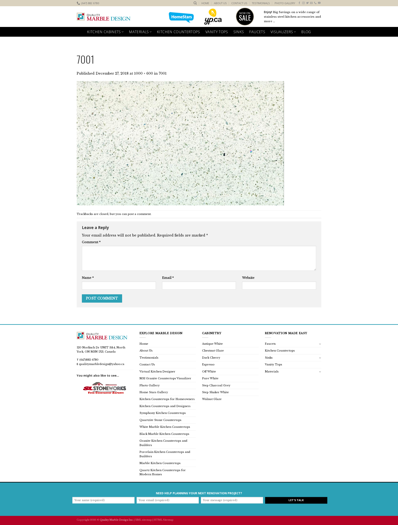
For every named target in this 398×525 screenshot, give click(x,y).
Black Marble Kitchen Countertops (164, 433)
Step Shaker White (215, 392)
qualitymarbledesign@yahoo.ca (101, 364)
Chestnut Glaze (213, 350)
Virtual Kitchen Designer (157, 371)
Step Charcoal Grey (216, 385)
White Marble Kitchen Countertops (165, 426)
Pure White (210, 378)
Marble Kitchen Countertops (160, 463)
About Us (220, 3)
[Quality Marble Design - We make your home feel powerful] (104, 17)
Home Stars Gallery (154, 392)
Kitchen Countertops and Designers (165, 406)
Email (168, 278)
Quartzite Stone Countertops (160, 420)
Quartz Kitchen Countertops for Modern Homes (163, 472)
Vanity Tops (216, 31)
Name (88, 278)
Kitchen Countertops (178, 31)
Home (205, 3)
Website (248, 278)
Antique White (212, 343)
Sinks (238, 31)
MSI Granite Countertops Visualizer (165, 378)
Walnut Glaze (212, 399)
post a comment (139, 214)
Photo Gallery (285, 3)
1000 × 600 (143, 73)
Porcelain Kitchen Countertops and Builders (165, 454)
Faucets (257, 31)
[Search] (195, 3)
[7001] (180, 143)
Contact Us (239, 3)
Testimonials (261, 3)
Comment (91, 242)
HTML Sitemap (164, 519)
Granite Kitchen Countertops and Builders (163, 442)
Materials (139, 31)
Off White (209, 371)
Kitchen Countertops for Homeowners (167, 399)
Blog (306, 31)
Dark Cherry (211, 357)
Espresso (208, 364)
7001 (163, 73)
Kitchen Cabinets (104, 31)
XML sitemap (143, 519)
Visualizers (282, 31)
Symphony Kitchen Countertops (163, 413)
